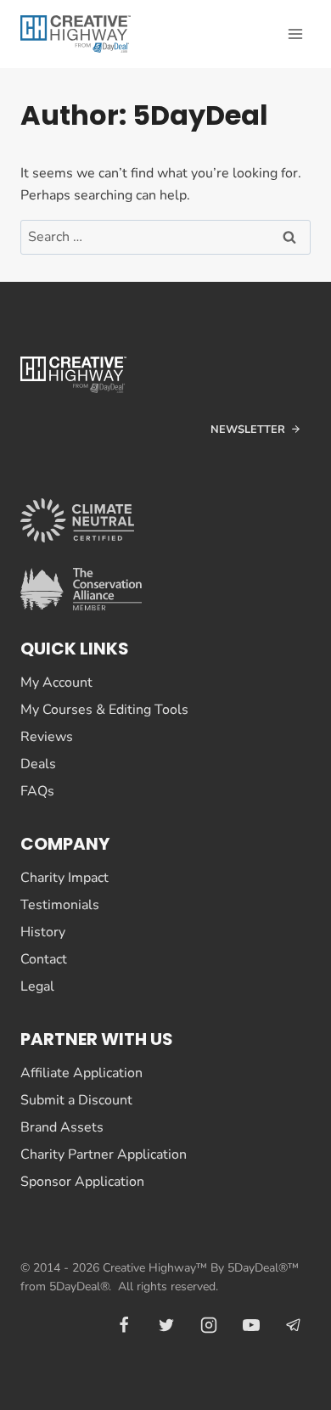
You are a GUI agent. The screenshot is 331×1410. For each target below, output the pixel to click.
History (42, 932)
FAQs (37, 791)
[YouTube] (251, 1325)
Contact (43, 959)
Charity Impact (64, 877)
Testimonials (59, 905)
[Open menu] (295, 33)
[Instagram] (209, 1325)
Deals (38, 764)
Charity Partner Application (103, 1154)
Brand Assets (62, 1127)
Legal (37, 986)
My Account (56, 682)
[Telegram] (294, 1325)
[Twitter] (166, 1325)
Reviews (46, 736)
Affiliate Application (81, 1073)
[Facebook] (124, 1325)
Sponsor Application (82, 1181)
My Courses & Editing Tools (104, 709)
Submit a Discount (76, 1100)
